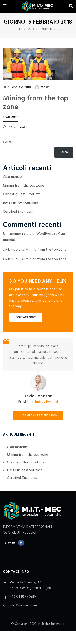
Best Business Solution (20, 203)
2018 (31, 29)
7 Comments (17, 127)
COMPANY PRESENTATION (39, 415)
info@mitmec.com (23, 605)
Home (18, 29)
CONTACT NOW (25, 317)
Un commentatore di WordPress (28, 234)
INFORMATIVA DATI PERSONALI (27, 527)
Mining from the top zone (36, 103)
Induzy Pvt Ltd (46, 402)
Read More (10, 117)
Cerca (7, 142)
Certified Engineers (18, 212)
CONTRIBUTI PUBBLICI (19, 532)
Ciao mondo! (13, 177)
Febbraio (46, 29)
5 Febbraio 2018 (19, 87)
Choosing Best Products (21, 194)
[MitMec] (37, 6)
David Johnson (38, 396)
